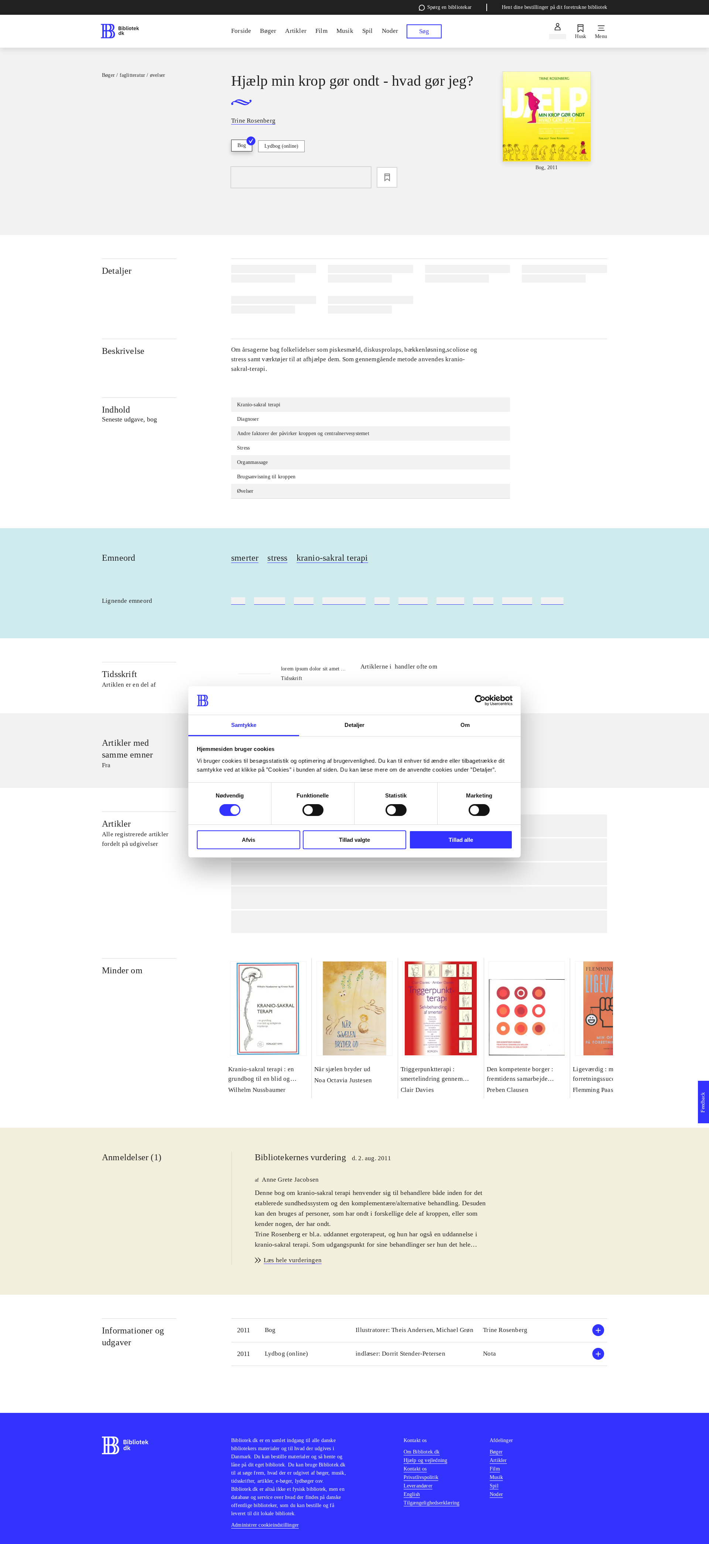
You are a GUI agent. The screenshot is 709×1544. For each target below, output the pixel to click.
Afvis (248, 840)
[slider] (546, 126)
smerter (244, 558)
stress (277, 558)
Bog (241, 145)
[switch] (312, 810)
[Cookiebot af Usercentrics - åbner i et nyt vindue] (480, 700)
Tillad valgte (354, 840)
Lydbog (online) (281, 146)
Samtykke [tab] (244, 725)
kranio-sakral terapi (332, 558)
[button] (419, 1330)
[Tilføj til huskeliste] (387, 177)
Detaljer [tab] (355, 725)
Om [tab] (465, 725)
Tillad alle (461, 840)
